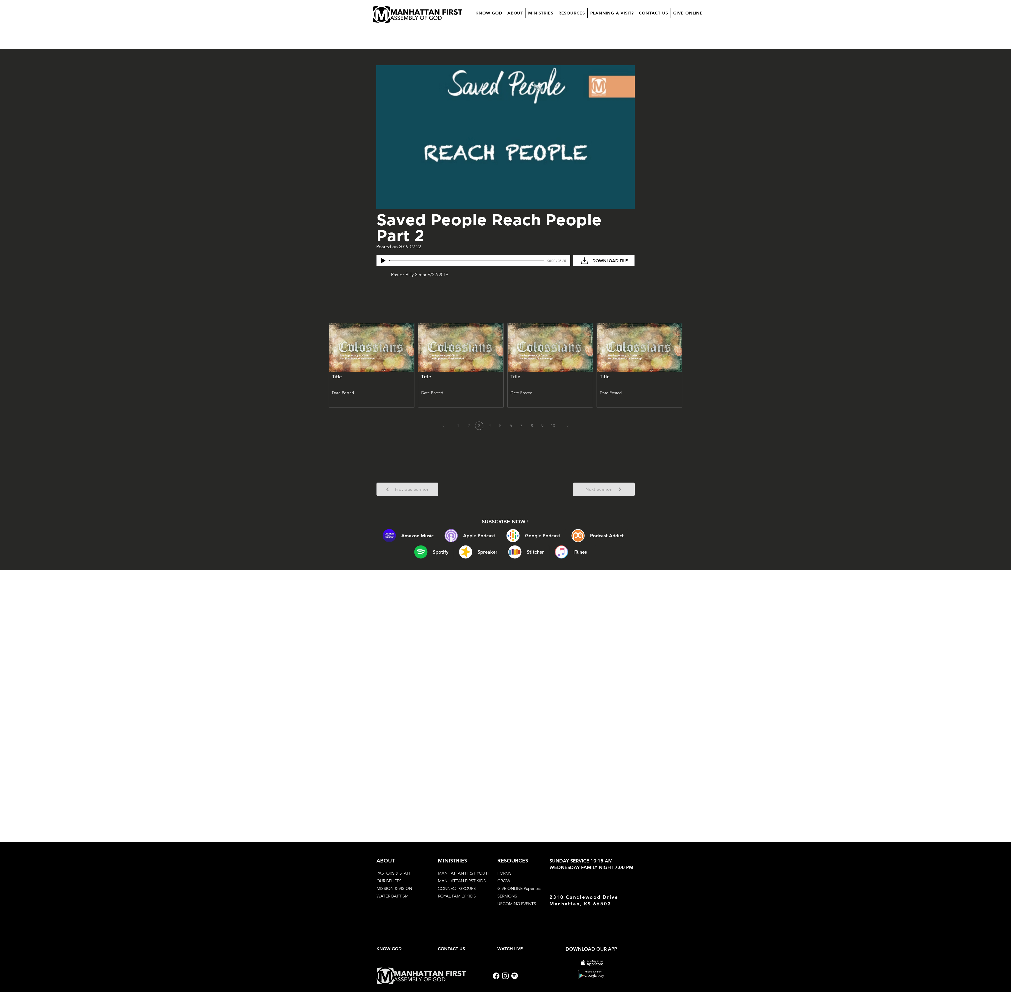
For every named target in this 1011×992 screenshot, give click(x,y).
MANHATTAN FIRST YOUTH (464, 873)
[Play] (383, 260)
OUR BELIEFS (389, 880)
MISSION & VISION (394, 888)
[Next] (567, 425)
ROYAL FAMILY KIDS (457, 896)
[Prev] (443, 425)
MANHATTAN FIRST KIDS (462, 880)
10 (553, 425)
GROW (503, 880)
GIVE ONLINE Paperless (519, 888)
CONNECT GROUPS (457, 888)
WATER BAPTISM (392, 896)
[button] (515, 13)
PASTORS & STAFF (394, 873)
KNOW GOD (389, 948)
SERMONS (507, 896)
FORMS (504, 873)
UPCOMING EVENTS (516, 903)
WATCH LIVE (510, 948)
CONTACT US (451, 948)
